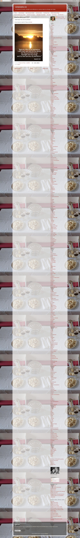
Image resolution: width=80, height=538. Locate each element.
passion (52, 320)
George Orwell (53, 174)
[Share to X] (36, 62)
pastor (52, 322)
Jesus (52, 223)
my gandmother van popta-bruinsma (57, 494)
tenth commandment (54, 429)
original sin (53, 312)
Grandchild (53, 188)
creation (52, 101)
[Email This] (34, 62)
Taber (52, 422)
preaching (52, 337)
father (52, 145)
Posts (53, 478)
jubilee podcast (53, 488)
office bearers (53, 305)
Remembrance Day (54, 358)
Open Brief (53, 309)
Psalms (52, 348)
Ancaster (52, 39)
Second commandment (55, 384)
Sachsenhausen (54, 372)
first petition (53, 153)
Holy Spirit (52, 202)
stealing (52, 412)
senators (52, 387)
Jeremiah (52, 221)
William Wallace (53, 450)
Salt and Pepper (54, 377)
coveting (52, 100)
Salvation (52, 379)
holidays (52, 200)
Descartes (52, 110)
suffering (52, 418)
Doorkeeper (53, 115)
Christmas (52, 86)
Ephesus (52, 129)
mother (52, 284)
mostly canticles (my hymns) (56, 487)
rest (51, 359)
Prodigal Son (53, 340)
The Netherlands (54, 437)
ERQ (51, 131)
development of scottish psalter (56, 506)
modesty (52, 281)
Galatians (52, 168)
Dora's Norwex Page (55, 12)
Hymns (19, 64)
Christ (52, 83)
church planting (53, 90)
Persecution (53, 326)
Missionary (53, 280)
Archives (52, 43)
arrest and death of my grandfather (57, 495)
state (51, 411)
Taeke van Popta (54, 423)
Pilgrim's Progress (54, 327)
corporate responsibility (55, 99)
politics (52, 331)
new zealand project (54, 513)
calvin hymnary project (55, 505)
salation (52, 376)
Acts (51, 30)
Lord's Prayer (53, 260)
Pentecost (52, 324)
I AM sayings (53, 206)
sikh (51, 397)
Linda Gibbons (53, 253)
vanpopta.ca (21, 7)
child (51, 79)
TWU (51, 444)
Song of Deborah (54, 404)
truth (51, 443)
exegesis (52, 136)
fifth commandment (54, 146)
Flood (52, 156)
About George (21, 12)
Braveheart (53, 65)
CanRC (52, 71)
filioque (52, 147)
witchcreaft (53, 451)
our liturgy (52, 313)
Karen (52, 237)
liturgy (52, 256)
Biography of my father (41, 14)
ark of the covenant (54, 44)
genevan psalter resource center (57, 508)
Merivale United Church (55, 277)
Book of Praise (53, 61)
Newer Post (17, 68)
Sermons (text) (39, 12)
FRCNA (52, 163)
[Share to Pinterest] (38, 62)
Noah (52, 301)
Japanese (52, 220)
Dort (51, 117)
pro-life (52, 338)
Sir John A (52, 400)
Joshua (52, 230)
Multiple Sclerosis (54, 287)
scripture (52, 383)
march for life (53, 269)
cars (51, 75)
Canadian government (55, 68)
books (52, 64)
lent (51, 246)
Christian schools (54, 85)
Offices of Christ (53, 306)
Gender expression (54, 170)
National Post (53, 294)
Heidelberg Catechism (55, 196)
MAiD (52, 267)
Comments (54, 480)
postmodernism (53, 334)
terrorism (52, 432)
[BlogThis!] (35, 62)
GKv (51, 175)
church (52, 89)
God (51, 177)
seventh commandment (55, 394)
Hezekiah (52, 199)
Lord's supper (53, 262)
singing (52, 398)
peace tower (53, 323)
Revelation (52, 366)
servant (52, 393)
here (31, 22)
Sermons (52, 391)
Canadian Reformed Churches (56, 69)
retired (52, 363)
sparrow (52, 408)
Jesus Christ (53, 224)
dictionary (52, 111)
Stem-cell (52, 414)
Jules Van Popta (54, 234)
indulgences (53, 214)
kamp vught (53, 496)
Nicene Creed (53, 298)
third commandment (54, 439)
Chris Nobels (53, 82)
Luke (51, 263)
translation (52, 440)
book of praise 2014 (54, 502)
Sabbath (52, 370)
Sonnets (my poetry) (31, 14)
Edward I (52, 122)
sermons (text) (53, 485)
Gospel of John (53, 181)
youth (52, 455)
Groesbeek (53, 192)
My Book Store (46, 12)
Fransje (52, 161)
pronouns (52, 341)
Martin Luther (53, 273)
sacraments (53, 373)
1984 (51, 26)
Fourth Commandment (55, 160)
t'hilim (52, 517)
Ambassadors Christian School (56, 37)
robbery (52, 368)
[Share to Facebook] (37, 62)
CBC (51, 76)
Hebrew (52, 193)
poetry (52, 330)
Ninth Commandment (54, 299)
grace (52, 185)
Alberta (52, 36)
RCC (51, 354)
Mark (51, 270)
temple (52, 426)
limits (51, 252)
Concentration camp (54, 97)
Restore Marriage (54, 361)
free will (52, 164)
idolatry (52, 207)
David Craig (53, 107)
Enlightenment (53, 128)
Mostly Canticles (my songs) (19, 14)
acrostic (52, 29)
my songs (52, 501)
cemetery (52, 78)
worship (52, 453)
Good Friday (53, 178)
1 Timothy (52, 25)
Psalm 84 (52, 347)
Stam (51, 409)
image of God (53, 209)
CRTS (52, 104)
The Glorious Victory (54, 436)
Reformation (53, 355)
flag (51, 154)
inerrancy (52, 216)
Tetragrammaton (54, 433)
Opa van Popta (53, 308)
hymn (52, 203)
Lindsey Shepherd (54, 255)
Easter (52, 118)
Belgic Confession (54, 55)
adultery (52, 32)
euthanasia (53, 132)
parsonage (53, 319)
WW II (52, 454)
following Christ (53, 157)
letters (52, 248)
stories (52, 415)
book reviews (53, 62)
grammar (52, 186)
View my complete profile (60, 18)
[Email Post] (32, 62)
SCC (51, 380)
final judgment (53, 149)
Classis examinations (54, 93)
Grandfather (53, 189)
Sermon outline (53, 390)
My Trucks (54, 14)
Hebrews (52, 195)
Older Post (45, 68)
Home (15, 12)
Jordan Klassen (53, 227)
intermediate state (54, 217)
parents (52, 316)
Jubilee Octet (53, 232)
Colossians (53, 94)
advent (52, 33)
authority (52, 50)
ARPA (52, 46)
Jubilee (52, 231)
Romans (52, 369)
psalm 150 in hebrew (54, 514)
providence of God (54, 344)
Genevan (52, 171)
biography (52, 58)
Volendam (52, 447)
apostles (52, 40)
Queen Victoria (53, 351)
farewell (52, 143)
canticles (52, 72)
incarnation (53, 213)
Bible (51, 57)
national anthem (54, 292)
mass (52, 274)
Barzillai (52, 54)
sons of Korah (53, 407)
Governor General (54, 184)
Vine (51, 446)
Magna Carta (53, 266)
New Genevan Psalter (30, 12)
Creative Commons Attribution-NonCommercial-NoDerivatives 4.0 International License (42, 526)
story (51, 416)
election (52, 125)
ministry (52, 278)
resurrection (53, 362)
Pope (51, 333)
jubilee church (53, 489)
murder (52, 288)
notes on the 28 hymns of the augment (58, 491)
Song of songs (53, 405)
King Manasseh (53, 239)
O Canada (52, 302)
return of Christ (53, 365)
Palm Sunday (53, 315)
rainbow (52, 352)
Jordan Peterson (54, 228)
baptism (52, 53)
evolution (52, 135)
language (52, 242)
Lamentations (53, 241)
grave (52, 191)
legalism (52, 245)
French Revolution (54, 167)
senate (52, 386)
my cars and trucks (54, 492)
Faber (52, 139)
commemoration (54, 96)
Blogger (46, 533)
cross (52, 103)
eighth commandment (55, 124)
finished (52, 150)
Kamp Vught (53, 235)
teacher (52, 425)
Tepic (52, 430)
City (51, 92)
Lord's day (52, 259)
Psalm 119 (52, 345)
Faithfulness (53, 140)
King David (53, 238)
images (52, 210)
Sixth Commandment (54, 401)
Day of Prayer (53, 108)
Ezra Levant (53, 138)
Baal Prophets (53, 51)
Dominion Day (53, 114)
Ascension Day (53, 47)
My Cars (49, 14)
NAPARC (52, 291)
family (52, 142)
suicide (52, 419)
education (52, 121)
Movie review (53, 285)
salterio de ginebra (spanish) (56, 516)
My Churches (60, 14)
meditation (52, 276)
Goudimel (52, 182)
